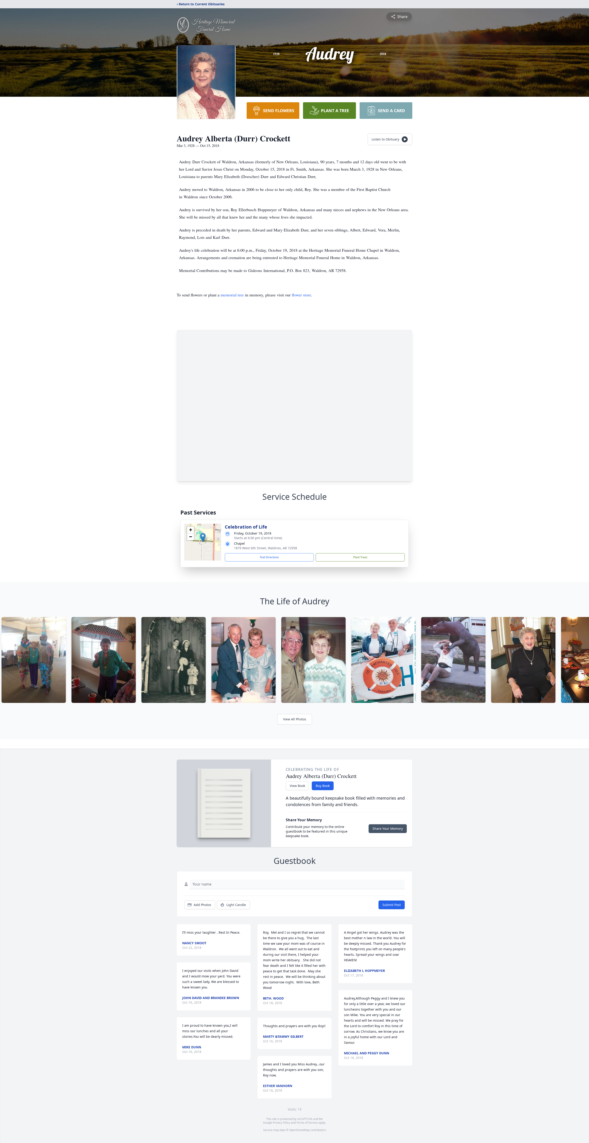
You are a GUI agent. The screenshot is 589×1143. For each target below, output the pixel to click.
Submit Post (391, 905)
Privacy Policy (281, 1123)
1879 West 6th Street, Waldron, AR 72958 (265, 548)
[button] (203, 537)
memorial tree (232, 295)
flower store (301, 295)
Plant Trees (360, 557)
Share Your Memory (387, 828)
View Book (297, 785)
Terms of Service (307, 1123)
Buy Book (323, 785)
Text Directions (269, 557)
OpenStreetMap (299, 1130)
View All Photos (294, 719)
